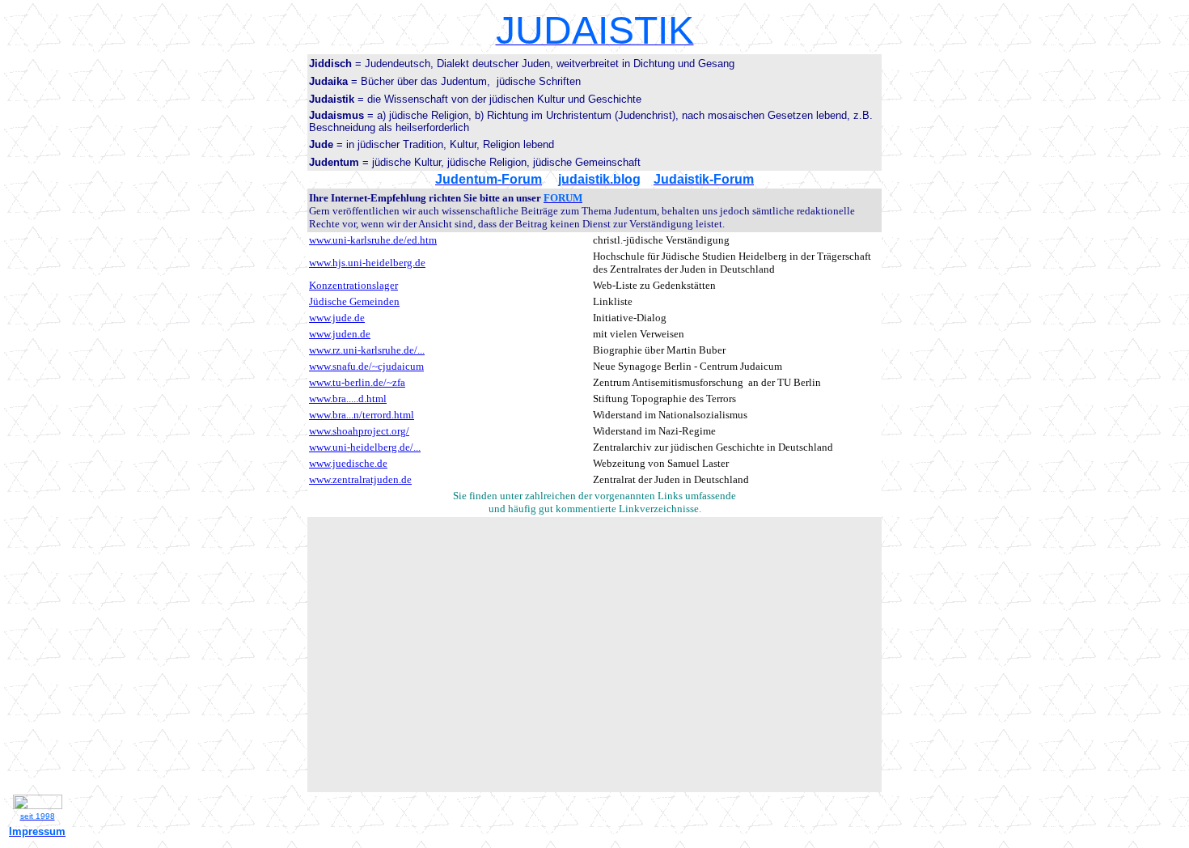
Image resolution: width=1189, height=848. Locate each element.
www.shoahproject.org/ (359, 431)
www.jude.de (337, 318)
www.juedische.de (348, 463)
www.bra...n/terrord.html (361, 415)
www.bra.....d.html (348, 398)
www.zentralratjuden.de (360, 479)
